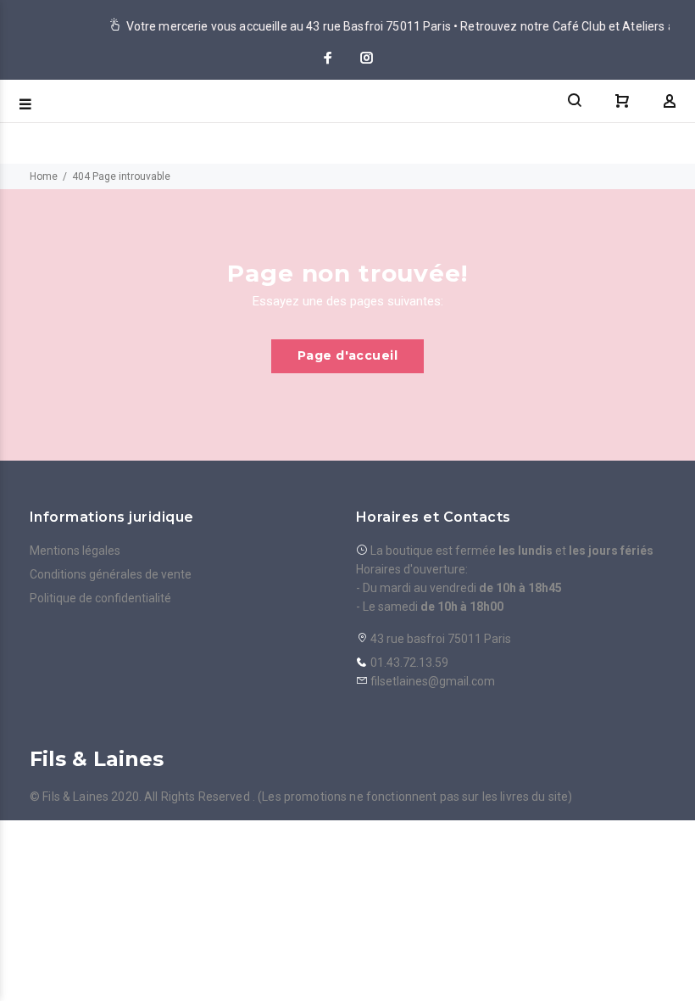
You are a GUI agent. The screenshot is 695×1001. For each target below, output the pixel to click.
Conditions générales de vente (111, 574)
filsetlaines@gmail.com (432, 681)
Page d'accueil (347, 355)
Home (44, 176)
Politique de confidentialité (100, 598)
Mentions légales (75, 550)
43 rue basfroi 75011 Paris (439, 639)
